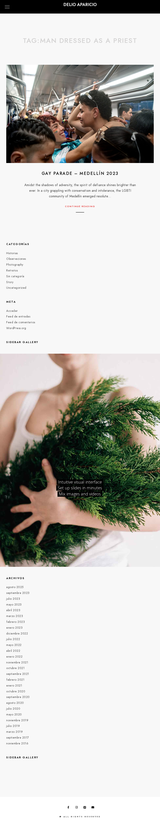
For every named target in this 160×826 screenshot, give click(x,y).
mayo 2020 (14, 715)
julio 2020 (13, 709)
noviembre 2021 (17, 662)
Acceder (12, 311)
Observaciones (16, 259)
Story (10, 282)
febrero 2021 (15, 680)
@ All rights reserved (80, 816)
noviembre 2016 (17, 743)
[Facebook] (70, 808)
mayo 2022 (14, 645)
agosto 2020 (15, 703)
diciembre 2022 (17, 634)
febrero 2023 (15, 622)
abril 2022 (13, 651)
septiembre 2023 (18, 593)
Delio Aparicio (80, 4)
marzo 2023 (14, 616)
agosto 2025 (15, 587)
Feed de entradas (18, 316)
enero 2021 (14, 686)
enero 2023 (14, 628)
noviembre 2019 (17, 720)
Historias (12, 253)
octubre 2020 (15, 691)
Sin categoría (15, 276)
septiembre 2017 (17, 738)
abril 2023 (13, 610)
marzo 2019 (14, 732)
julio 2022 (13, 639)
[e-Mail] (93, 808)
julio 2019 (13, 726)
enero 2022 (14, 657)
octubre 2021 (15, 668)
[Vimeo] (86, 808)
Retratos (12, 270)
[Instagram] (77, 808)
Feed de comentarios (20, 322)
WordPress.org (16, 328)
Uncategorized (16, 288)
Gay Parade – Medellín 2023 (80, 173)
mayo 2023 (14, 605)
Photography (14, 265)
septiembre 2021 (17, 674)
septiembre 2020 (18, 697)
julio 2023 (13, 599)
